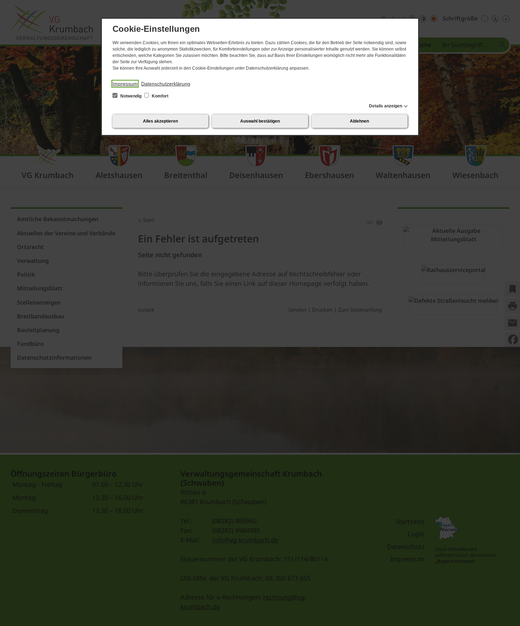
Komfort (159, 96)
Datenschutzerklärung (165, 84)
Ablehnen (359, 121)
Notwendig (131, 96)
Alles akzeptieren (160, 121)
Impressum (125, 84)
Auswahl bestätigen (260, 121)
